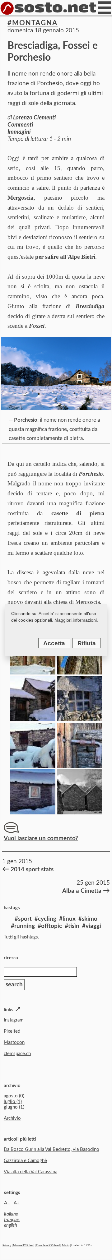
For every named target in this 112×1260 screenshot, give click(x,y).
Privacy (6, 1245)
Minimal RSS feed (23, 1245)
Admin (65, 1245)
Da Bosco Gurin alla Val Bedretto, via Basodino (51, 1149)
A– (7, 1203)
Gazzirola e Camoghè (25, 1160)
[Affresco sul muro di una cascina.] (32, 812)
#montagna (32, 23)
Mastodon (14, 1042)
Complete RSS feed (48, 1245)
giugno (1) (14, 1107)
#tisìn (72, 926)
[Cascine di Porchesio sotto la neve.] (32, 719)
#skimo (87, 919)
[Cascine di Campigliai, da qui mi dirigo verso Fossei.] (32, 672)
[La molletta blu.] (79, 672)
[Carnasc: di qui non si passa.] (79, 765)
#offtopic (50, 926)
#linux (67, 919)
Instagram (13, 1020)
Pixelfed (12, 1031)
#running (23, 926)
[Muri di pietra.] (79, 812)
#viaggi (91, 926)
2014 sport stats (28, 869)
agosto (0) (14, 1096)
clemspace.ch (17, 1053)
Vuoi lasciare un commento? (41, 838)
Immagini (19, 132)
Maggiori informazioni (75, 620)
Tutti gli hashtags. (21, 937)
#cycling (45, 919)
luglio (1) (13, 1101)
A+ (17, 1203)
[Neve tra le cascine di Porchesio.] (32, 765)
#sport (23, 919)
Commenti (20, 125)
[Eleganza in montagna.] (79, 719)
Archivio (12, 1118)
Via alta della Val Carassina (30, 1172)
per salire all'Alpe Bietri (65, 256)
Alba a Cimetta (85, 890)
